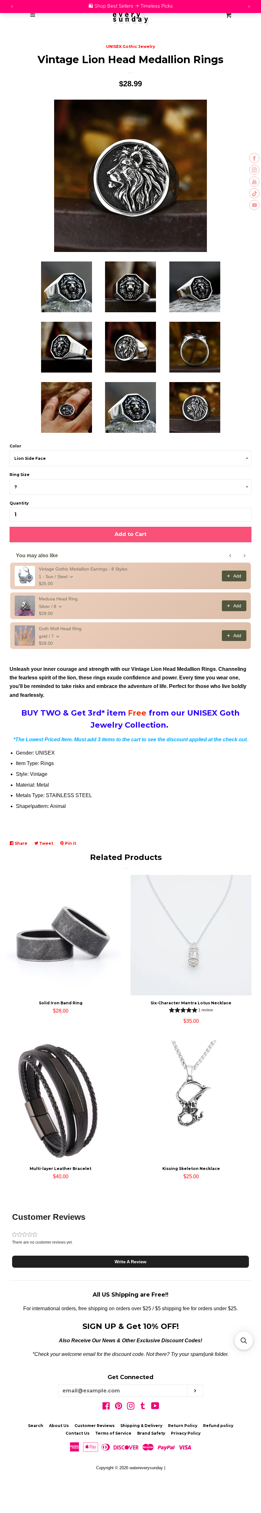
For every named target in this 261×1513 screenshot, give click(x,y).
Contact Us (77, 1433)
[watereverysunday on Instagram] (131, 1407)
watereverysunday (146, 1467)
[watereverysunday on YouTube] (155, 1407)
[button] (191, 1010)
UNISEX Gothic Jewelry (130, 46)
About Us (59, 1425)
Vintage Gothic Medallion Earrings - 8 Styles (83, 569)
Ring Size (20, 474)
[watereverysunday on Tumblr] (143, 1407)
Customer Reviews (94, 1425)
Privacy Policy (186, 1433)
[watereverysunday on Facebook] (106, 1407)
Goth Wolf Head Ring (60, 628)
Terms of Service (113, 1433)
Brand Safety (151, 1433)
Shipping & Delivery (141, 1425)
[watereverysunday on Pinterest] (119, 1407)
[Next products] (244, 555)
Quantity (19, 503)
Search (35, 1425)
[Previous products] (230, 555)
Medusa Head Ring (58, 598)
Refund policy (218, 1425)
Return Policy (182, 1425)
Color (15, 446)
